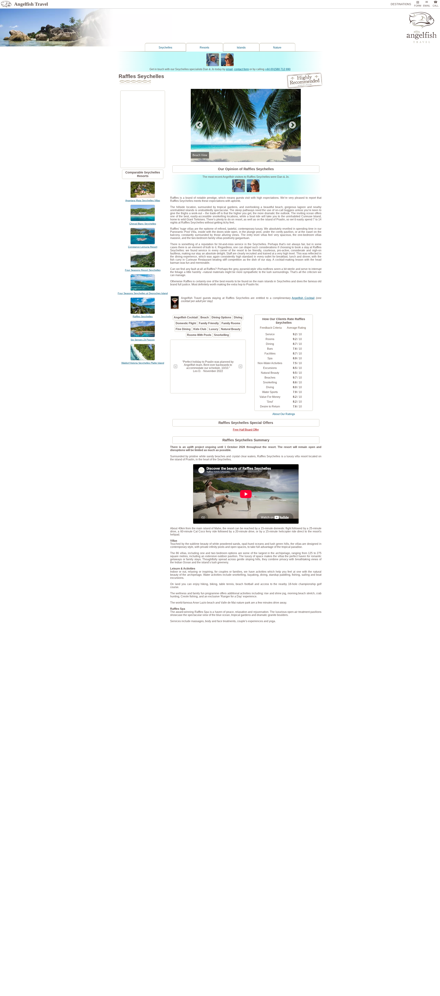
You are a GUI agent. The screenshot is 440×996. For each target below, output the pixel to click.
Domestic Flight (186, 323)
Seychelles (165, 47)
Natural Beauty (230, 329)
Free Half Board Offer (246, 429)
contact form (241, 69)
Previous (199, 125)
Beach (204, 317)
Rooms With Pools (199, 334)
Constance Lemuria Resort (142, 246)
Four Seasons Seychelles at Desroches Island (143, 293)
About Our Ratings (283, 414)
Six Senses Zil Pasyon (143, 339)
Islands (241, 47)
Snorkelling (221, 334)
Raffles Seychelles (143, 316)
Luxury (213, 329)
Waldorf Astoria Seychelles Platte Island (142, 363)
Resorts (204, 47)
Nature (277, 47)
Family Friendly (209, 323)
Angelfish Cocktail (303, 298)
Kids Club (199, 329)
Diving (238, 317)
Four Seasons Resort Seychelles (143, 270)
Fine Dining (183, 329)
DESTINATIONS (401, 4)
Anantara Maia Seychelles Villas (142, 200)
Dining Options (221, 317)
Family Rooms (231, 323)
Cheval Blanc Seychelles (142, 223)
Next (292, 125)
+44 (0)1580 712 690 (277, 69)
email (229, 69)
